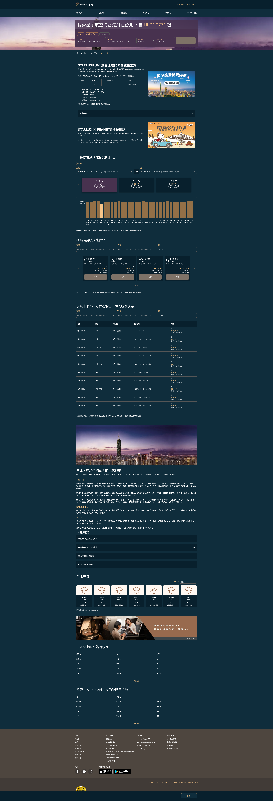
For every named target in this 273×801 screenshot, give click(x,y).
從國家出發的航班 (193, 783)
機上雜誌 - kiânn (143, 745)
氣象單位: (176, 582)
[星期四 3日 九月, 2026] (115, 210)
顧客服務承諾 (110, 748)
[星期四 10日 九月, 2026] (139, 210)
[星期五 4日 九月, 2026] (119, 209)
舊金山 (159, 668)
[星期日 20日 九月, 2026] (174, 210)
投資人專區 (79, 755)
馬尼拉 (78, 654)
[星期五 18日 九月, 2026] (167, 209)
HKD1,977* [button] (155, 25)
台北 (77, 697)
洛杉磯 (78, 668)
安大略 (118, 711)
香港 (158, 659)
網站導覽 (78, 758)
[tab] (135, 285)
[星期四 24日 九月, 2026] (188, 209)
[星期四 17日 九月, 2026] (164, 210)
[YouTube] (84, 771)
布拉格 (78, 706)
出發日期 (140, 39)
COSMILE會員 (192, 13)
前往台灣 (94, 53)
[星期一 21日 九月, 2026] (177, 210)
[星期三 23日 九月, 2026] (184, 210)
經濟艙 (79, 163)
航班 (85, 53)
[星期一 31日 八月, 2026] (105, 210)
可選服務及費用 (172, 748)
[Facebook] (77, 771)
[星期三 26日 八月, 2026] (87, 210)
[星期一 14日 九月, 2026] (153, 210)
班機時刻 (102, 13)
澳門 (117, 664)
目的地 (110, 39)
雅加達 (118, 716)
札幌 (117, 668)
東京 (117, 654)
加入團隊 (79, 748)
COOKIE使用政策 (111, 745)
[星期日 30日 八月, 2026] (101, 211)
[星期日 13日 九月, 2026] (150, 210)
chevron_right (195, 185)
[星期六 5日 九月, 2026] (122, 210)
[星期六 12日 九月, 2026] (146, 210)
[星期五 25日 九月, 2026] (191, 209)
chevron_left (78, 185)
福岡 (158, 716)
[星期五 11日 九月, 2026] (143, 209)
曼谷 (77, 673)
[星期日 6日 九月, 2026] (125, 210)
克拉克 (118, 659)
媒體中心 (78, 742)
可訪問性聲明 (110, 761)
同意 (188, 796)
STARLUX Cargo (143, 739)
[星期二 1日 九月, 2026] (108, 210)
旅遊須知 (78, 745)
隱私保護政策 (110, 742)
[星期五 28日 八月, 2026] (94, 209)
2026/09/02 (141, 42)
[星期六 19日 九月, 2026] (171, 210)
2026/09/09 (161, 42)
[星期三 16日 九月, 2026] (160, 210)
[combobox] (90, 41)
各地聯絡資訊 (171, 739)
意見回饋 (170, 745)
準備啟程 (146, 13)
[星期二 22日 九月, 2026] (181, 210)
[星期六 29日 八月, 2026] (98, 209)
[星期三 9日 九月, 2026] (136, 210)
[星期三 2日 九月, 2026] (112, 210)
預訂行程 (79, 13)
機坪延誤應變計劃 (112, 755)
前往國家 (150, 783)
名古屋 (159, 673)
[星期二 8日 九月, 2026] (132, 210)
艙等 (159, 245)
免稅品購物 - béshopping (146, 742)
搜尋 (185, 41)
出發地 (80, 39)
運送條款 (109, 739)
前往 (141, 168)
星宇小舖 (140, 749)
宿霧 (158, 664)
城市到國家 (174, 783)
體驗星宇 (168, 13)
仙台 (77, 716)
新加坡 (78, 659)
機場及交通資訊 (172, 742)
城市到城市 (165, 783)
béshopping (180, 4)
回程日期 (159, 39)
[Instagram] (90, 771)
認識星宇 (78, 739)
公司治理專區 (79, 752)
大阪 (158, 654)
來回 (79, 34)
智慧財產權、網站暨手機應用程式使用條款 (120, 751)
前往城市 (157, 783)
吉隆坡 (78, 664)
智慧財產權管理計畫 (112, 758)
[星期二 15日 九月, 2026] (157, 210)
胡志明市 (119, 673)
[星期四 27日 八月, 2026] (91, 210)
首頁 (77, 53)
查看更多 (136, 681)
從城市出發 (182, 783)
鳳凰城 (159, 702)
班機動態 (124, 13)
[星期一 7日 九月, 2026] (129, 210)
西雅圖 (159, 706)
